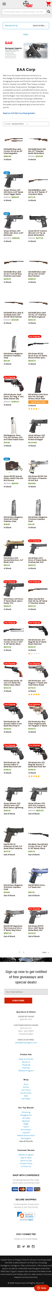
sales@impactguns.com (26, 1042)
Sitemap (26, 1068)
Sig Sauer (26, 1121)
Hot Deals (26, 1099)
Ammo (26, 1087)
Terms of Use (26, 1160)
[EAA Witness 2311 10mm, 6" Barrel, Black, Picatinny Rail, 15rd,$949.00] (38, 548)
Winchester (26, 1129)
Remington (26, 1138)
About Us (26, 1062)
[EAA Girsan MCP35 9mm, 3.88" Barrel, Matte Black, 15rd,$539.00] (38, 916)
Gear (26, 1096)
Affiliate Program (26, 1070)
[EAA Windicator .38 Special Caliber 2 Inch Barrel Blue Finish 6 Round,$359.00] (13, 712)
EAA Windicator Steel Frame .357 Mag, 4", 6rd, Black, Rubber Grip (14, 396)
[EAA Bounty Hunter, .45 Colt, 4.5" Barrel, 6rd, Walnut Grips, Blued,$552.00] (13, 671)
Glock (26, 1127)
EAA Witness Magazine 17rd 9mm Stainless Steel (37, 519)
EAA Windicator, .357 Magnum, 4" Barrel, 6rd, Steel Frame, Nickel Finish (37, 684)
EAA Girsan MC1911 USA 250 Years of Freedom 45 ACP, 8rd (37, 478)
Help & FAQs (26, 1158)
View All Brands (26, 1141)
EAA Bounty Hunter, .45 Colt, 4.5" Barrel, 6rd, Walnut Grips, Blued (13, 683)
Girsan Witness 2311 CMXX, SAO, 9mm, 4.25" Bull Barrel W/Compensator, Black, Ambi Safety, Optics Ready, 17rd (13, 236)
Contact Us (26, 1166)
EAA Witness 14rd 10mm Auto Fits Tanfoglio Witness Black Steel (38, 396)
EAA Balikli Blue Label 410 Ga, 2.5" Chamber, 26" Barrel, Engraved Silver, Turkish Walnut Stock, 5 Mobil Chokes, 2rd (38, 318)
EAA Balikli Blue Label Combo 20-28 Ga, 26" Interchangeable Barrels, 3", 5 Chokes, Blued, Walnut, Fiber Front (13, 154)
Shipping (26, 1065)
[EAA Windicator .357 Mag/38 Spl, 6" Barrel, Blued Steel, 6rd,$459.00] (38, 630)
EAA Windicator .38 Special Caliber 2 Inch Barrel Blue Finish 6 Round (13, 725)
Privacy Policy (26, 1163)
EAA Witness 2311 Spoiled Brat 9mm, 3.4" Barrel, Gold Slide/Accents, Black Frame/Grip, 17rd (13, 562)
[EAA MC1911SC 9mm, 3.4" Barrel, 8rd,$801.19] (38, 876)
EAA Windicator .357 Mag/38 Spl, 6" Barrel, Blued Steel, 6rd (37, 642)
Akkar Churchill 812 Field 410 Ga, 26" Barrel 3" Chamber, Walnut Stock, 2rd (37, 602)
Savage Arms (26, 1115)
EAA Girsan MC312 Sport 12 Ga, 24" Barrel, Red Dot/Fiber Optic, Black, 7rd (37, 357)
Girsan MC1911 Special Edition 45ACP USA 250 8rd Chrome (13, 478)
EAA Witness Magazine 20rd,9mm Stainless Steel (13, 356)
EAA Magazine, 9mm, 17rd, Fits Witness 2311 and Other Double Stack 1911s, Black (14, 438)
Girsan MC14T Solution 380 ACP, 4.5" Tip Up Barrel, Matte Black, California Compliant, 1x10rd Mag (37, 235)
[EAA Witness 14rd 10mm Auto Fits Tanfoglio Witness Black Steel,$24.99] (38, 385)
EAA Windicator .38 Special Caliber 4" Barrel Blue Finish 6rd (12, 764)
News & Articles (26, 1059)
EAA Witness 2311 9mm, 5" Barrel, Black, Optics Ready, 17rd (13, 601)
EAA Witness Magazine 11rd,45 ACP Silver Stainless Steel (13, 519)
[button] (26, 25)
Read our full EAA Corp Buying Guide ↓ (19, 113)
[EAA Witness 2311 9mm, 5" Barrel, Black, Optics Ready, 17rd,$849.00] (13, 589)
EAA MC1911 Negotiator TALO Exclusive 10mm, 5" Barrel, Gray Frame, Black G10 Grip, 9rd (13, 929)
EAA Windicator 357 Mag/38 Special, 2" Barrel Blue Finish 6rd (37, 764)
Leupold (26, 1132)
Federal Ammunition (26, 1135)
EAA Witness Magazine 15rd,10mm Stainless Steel (13, 887)
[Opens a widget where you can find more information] (41, 1288)
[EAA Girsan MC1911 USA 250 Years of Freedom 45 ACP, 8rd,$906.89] (38, 467)
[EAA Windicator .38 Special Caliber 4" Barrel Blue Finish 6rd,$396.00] (13, 753)
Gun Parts (26, 1090)
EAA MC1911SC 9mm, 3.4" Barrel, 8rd (36, 886)
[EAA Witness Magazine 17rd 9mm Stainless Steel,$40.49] (38, 508)
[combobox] (24, 12)
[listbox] (20, 124)
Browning (26, 1112)
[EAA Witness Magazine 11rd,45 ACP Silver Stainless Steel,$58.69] (13, 508)
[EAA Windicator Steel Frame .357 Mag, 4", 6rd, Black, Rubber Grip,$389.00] (13, 385)
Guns (26, 1084)
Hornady (26, 1118)
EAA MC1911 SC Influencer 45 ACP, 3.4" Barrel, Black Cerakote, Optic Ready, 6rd (13, 847)
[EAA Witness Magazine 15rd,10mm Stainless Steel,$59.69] (13, 876)
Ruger (26, 1124)
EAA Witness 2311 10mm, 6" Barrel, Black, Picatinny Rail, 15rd (37, 560)
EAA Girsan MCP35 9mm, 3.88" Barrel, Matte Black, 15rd (36, 928)
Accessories (26, 1093)
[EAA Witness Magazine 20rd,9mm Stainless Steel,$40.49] (13, 344)
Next (44, 952)
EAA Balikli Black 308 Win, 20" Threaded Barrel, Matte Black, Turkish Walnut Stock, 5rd (37, 153)
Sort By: (8, 124)
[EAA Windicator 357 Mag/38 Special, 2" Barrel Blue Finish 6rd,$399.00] (38, 753)
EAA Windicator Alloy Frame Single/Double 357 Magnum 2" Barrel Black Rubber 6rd (37, 725)
